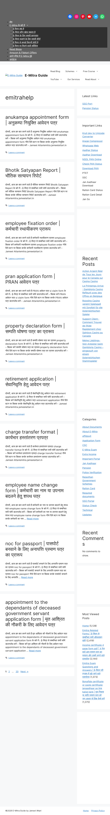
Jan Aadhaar (89, 463)
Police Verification (92, 472)
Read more (33, 518)
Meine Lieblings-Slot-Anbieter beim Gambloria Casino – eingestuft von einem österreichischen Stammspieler (92, 350)
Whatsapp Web (90, 145)
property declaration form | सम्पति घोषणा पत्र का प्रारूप (35, 328)
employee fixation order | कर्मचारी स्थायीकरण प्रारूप (32, 226)
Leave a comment (16, 152)
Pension (86, 468)
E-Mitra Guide (36, 75)
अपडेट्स (13, 59)
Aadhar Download (92, 154)
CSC (84, 445)
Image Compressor (92, 141)
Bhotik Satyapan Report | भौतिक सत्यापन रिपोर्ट (33, 172)
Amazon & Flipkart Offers (23, 52)
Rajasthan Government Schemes (89, 480)
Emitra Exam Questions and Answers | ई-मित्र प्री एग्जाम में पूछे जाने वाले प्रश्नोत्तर (92, 670)
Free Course (89, 71)
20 (17, 671)
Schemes (69, 71)
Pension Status (90, 108)
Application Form (91, 440)
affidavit (86, 436)
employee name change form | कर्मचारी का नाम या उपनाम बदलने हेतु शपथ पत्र (34, 490)
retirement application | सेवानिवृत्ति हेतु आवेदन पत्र (30, 381)
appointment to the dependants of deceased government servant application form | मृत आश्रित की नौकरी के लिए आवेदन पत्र (35, 613)
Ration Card (88, 488)
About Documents (92, 427)
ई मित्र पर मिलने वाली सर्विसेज (25, 45)
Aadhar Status (90, 150)
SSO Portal (88, 501)
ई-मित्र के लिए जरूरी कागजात (25, 35)
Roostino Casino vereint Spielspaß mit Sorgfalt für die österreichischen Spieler (92, 307)
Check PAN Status (92, 164)
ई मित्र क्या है (18, 28)
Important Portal (91, 459)
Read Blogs (16, 49)
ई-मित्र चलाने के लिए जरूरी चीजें (26, 39)
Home (85, 625)
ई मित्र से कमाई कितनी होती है (25, 42)
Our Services (73, 79)
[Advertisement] (54, 7)
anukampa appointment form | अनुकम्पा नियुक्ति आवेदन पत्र (37, 119)
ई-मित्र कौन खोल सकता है (24, 32)
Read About (90, 79)
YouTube (54, 79)
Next (24, 671)
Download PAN (90, 168)
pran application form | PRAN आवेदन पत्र (30, 279)
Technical (87, 510)
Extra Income (89, 454)
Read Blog (55, 71)
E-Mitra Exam (89, 449)
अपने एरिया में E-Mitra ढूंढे (21, 56)
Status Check (89, 505)
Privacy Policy (98, 810)
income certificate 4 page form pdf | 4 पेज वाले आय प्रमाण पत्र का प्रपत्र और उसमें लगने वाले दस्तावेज (93, 652)
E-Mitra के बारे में (17, 25)
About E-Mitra (90, 431)
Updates (87, 514)
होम (11, 22)
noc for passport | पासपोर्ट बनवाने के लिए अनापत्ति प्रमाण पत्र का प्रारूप (34, 549)
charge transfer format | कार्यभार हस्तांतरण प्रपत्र (31, 434)
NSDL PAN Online (91, 159)
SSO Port (87, 103)
